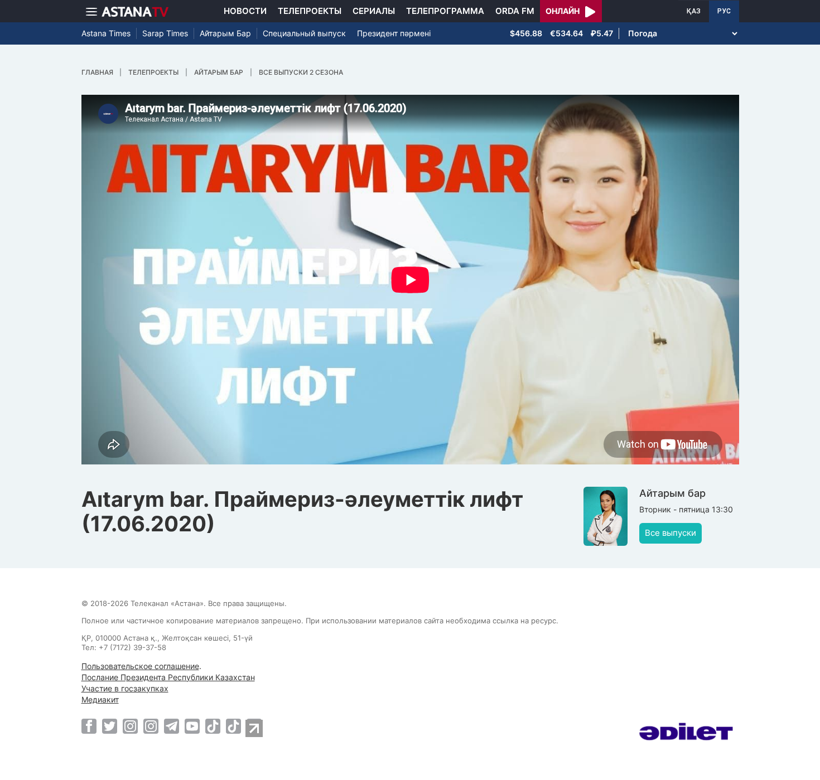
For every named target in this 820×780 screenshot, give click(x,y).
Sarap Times (165, 33)
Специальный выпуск (304, 33)
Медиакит (100, 699)
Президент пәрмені (394, 33)
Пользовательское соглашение (140, 666)
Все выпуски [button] (670, 532)
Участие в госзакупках (124, 688)
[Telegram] (171, 726)
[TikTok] (213, 726)
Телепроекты (309, 11)
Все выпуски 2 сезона (301, 72)
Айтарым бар (218, 72)
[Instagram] (130, 726)
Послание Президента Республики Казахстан (168, 677)
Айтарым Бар (225, 33)
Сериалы (374, 11)
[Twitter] (109, 726)
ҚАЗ (694, 11)
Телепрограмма (445, 11)
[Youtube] (192, 726)
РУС (724, 11)
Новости (245, 11)
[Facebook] (89, 726)
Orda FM (514, 11)
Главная (97, 72)
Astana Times (106, 33)
